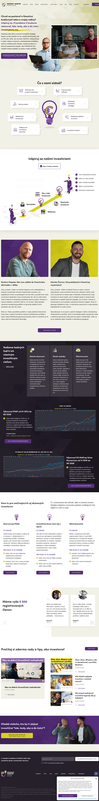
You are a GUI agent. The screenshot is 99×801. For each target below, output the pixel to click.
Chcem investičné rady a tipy (87, 759)
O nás (70, 4)
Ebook (36, 4)
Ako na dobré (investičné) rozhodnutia (22, 687)
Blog (61, 4)
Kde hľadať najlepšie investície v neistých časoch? (83, 678)
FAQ (66, 4)
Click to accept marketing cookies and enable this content (74, 42)
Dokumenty (81, 773)
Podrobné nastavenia (87, 795)
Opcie (31, 4)
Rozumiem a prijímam (67, 795)
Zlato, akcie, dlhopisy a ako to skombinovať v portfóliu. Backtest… (86, 662)
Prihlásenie (86, 4)
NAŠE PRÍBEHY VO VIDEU (49, 330)
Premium (25, 4)
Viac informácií (10, 572)
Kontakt (76, 4)
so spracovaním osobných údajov (56, 763)
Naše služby (54, 4)
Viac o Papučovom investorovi (18, 441)
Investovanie (44, 4)
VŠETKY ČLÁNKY (91, 648)
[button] (96, 778)
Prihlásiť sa (72, 773)
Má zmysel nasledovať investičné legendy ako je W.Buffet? (85, 695)
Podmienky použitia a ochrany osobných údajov (67, 798)
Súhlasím (54, 763)
